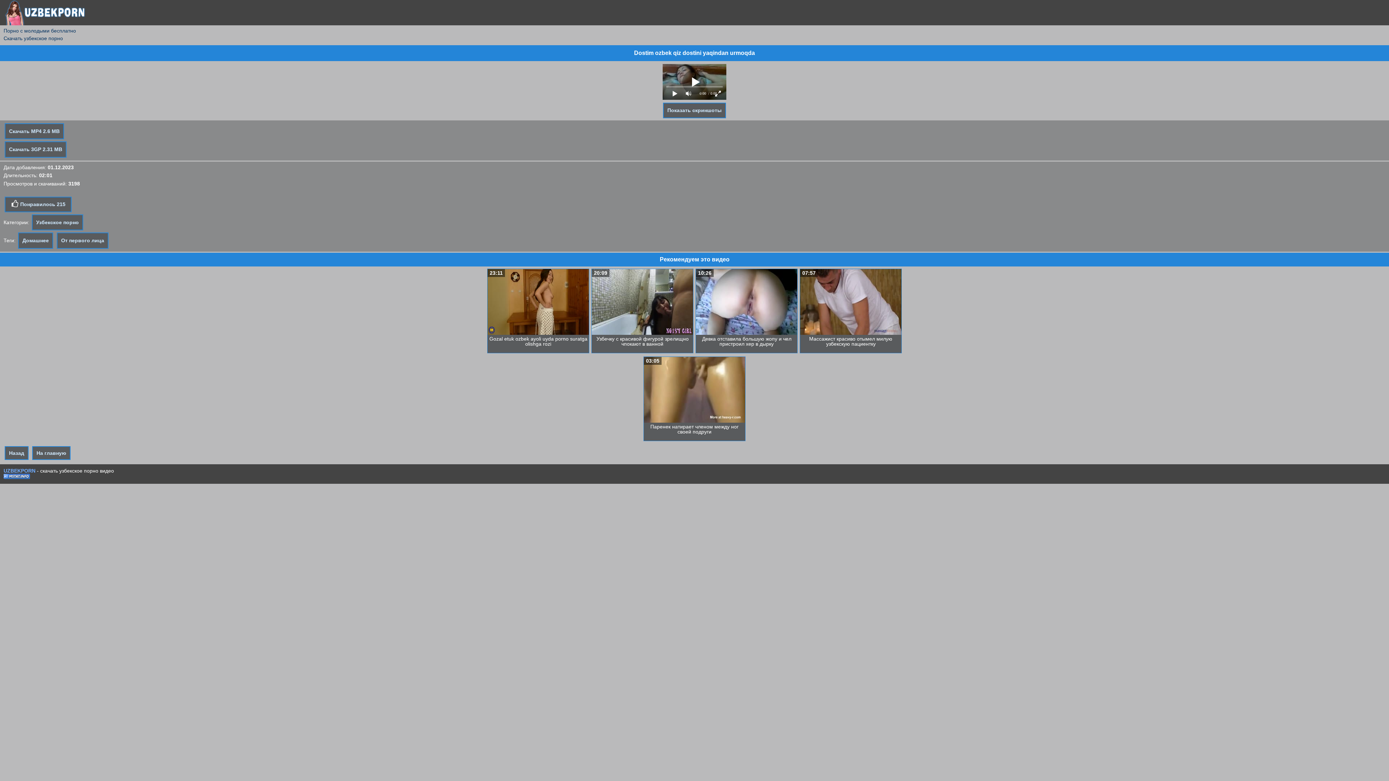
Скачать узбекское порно (33, 38)
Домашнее (35, 240)
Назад (16, 453)
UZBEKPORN (19, 471)
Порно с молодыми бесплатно (40, 31)
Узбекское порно (57, 222)
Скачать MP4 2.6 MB (34, 131)
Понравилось (42, 204)
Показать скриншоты (694, 110)
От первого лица (82, 240)
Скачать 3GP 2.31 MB (35, 149)
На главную (51, 453)
